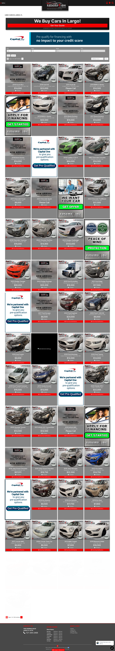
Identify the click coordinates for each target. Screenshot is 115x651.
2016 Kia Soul (97, 500)
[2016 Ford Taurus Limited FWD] (97, 343)
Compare (19, 90)
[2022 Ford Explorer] (71, 301)
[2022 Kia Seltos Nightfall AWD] (97, 457)
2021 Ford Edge (97, 281)
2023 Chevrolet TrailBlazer (97, 199)
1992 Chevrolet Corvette (97, 157)
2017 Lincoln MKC (18, 541)
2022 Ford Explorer (70, 313)
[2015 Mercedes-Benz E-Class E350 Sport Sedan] (97, 561)
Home (72, 628)
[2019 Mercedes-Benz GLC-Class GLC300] (18, 593)
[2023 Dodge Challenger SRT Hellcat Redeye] (71, 228)
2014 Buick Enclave (70, 116)
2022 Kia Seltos (97, 468)
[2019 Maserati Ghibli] (97, 530)
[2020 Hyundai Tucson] (18, 416)
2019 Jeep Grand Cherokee (44, 468)
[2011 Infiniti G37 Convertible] (44, 416)
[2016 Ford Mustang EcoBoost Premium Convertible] (71, 343)
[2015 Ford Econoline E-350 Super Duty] (71, 270)
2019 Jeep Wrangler (71, 468)
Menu (3, 3)
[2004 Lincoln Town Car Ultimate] (44, 530)
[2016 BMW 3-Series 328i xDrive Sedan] (97, 73)
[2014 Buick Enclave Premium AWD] (71, 105)
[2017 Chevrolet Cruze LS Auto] (18, 187)
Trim (82, 48)
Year (8, 48)
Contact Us (73, 631)
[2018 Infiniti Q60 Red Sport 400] (71, 416)
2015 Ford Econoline (71, 281)
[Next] (22, 59)
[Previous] (8, 59)
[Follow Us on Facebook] (57, 646)
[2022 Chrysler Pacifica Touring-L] (44, 228)
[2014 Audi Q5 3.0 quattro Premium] (71, 73)
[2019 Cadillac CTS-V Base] (71, 146)
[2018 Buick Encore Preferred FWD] (18, 146)
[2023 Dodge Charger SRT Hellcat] (18, 270)
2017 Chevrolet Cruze (18, 199)
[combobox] (19, 51)
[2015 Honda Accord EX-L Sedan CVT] (44, 374)
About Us (73, 630)
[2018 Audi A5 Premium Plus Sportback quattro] (44, 73)
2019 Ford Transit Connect (18, 386)
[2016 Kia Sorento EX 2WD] (44, 489)
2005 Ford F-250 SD (97, 313)
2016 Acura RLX (18, 85)
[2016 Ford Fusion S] (18, 343)
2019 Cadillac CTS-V (71, 157)
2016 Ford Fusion (18, 354)
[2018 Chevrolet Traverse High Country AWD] (18, 228)
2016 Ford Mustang (70, 354)
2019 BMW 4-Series (44, 116)
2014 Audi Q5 (70, 85)
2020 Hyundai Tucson (18, 427)
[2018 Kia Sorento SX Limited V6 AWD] (71, 489)
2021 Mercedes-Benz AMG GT (44, 573)
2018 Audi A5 (44, 85)
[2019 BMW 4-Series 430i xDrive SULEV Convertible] (44, 105)
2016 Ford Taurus (97, 354)
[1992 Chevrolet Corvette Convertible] (97, 146)
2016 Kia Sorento (44, 500)
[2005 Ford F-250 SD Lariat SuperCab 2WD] (97, 301)
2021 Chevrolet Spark (44, 199)
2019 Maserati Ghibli (97, 541)
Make (32, 48)
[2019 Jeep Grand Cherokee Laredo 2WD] (44, 457)
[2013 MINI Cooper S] (71, 530)
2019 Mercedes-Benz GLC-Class (18, 605)
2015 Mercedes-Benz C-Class (70, 573)
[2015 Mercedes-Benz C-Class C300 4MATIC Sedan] (71, 561)
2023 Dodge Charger (18, 281)
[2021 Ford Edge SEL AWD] (97, 270)
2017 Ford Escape (44, 313)
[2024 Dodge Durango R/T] (44, 270)
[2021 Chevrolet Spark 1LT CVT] (44, 187)
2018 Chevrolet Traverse (18, 240)
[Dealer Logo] (55, 5)
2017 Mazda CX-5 (18, 573)
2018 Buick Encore (18, 157)
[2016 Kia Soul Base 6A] (97, 489)
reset (13, 55)
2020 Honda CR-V (97, 386)
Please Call (71, 88)
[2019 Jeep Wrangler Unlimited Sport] (71, 457)
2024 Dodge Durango (44, 281)
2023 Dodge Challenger (71, 240)
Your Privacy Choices (64, 647)
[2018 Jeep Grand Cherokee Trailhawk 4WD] (18, 457)
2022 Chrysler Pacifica (44, 240)
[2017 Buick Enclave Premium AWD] (97, 105)
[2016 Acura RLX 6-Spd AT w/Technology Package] (18, 73)
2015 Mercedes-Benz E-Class (97, 573)
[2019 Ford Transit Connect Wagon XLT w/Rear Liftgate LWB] (18, 374)
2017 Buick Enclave (97, 116)
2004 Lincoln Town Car (44, 541)
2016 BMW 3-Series (97, 85)
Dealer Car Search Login (49, 647)
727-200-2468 (32, 633)
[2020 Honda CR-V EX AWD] (97, 374)
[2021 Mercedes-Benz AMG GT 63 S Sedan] (44, 561)
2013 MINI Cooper (71, 541)
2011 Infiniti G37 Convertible (44, 427)
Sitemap (59, 647)
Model (57, 48)
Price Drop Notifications (18, 93)
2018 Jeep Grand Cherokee (18, 468)
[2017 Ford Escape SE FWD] (44, 301)
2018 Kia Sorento (71, 500)
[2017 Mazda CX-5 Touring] (18, 561)
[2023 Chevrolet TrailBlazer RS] (97, 187)
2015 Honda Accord (44, 386)
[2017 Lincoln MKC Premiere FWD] (18, 530)
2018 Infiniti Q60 (70, 427)
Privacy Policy (74, 632)
